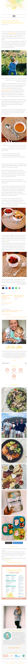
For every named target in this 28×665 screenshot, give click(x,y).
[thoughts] (14, 377)
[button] (14, 582)
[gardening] (20, 371)
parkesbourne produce (5, 311)
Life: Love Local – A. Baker (6, 302)
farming (13, 310)
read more (21, 357)
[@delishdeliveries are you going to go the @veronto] (14, 502)
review (10, 311)
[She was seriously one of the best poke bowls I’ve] (14, 451)
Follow (14, 360)
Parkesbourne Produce (12, 33)
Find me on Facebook (14, 647)
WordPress (21, 663)
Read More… (20, 644)
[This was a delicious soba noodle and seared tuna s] (14, 399)
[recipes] (7, 371)
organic (21, 310)
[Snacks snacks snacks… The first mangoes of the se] (14, 528)
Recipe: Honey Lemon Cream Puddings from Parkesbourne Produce (7, 297)
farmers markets (9, 310)
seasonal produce (14, 311)
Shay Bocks (20, 661)
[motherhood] (14, 371)
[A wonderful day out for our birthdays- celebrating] (14, 425)
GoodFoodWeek (14, 6)
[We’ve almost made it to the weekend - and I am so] (14, 476)
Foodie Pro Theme (12, 661)
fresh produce (17, 310)
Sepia (8, 241)
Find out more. (8, 559)
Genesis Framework (10, 663)
